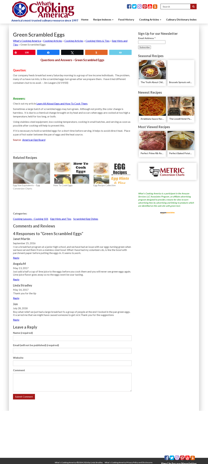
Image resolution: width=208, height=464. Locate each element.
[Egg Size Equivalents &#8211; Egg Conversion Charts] (31, 173)
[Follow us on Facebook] (129, 6)
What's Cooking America (27, 40)
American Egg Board (33, 139)
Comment (19, 370)
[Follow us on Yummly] (155, 6)
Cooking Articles (149, 19)
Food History (126, 19)
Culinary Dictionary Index (181, 19)
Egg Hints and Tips (60, 218)
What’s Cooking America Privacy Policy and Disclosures (129, 462)
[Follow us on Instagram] (140, 6)
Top (200, 456)
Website (18, 357)
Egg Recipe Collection (104, 185)
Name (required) (23, 332)
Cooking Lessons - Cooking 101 (30, 218)
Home (84, 19)
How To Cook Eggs (63, 185)
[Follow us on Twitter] (134, 6)
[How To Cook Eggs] (71, 173)
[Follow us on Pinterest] (145, 6)
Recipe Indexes (102, 19)
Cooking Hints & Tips (97, 40)
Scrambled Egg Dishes (85, 218)
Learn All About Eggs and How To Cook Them (61, 103)
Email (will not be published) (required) (36, 345)
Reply (16, 257)
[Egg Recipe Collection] (111, 173)
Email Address (146, 38)
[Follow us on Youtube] (150, 6)
